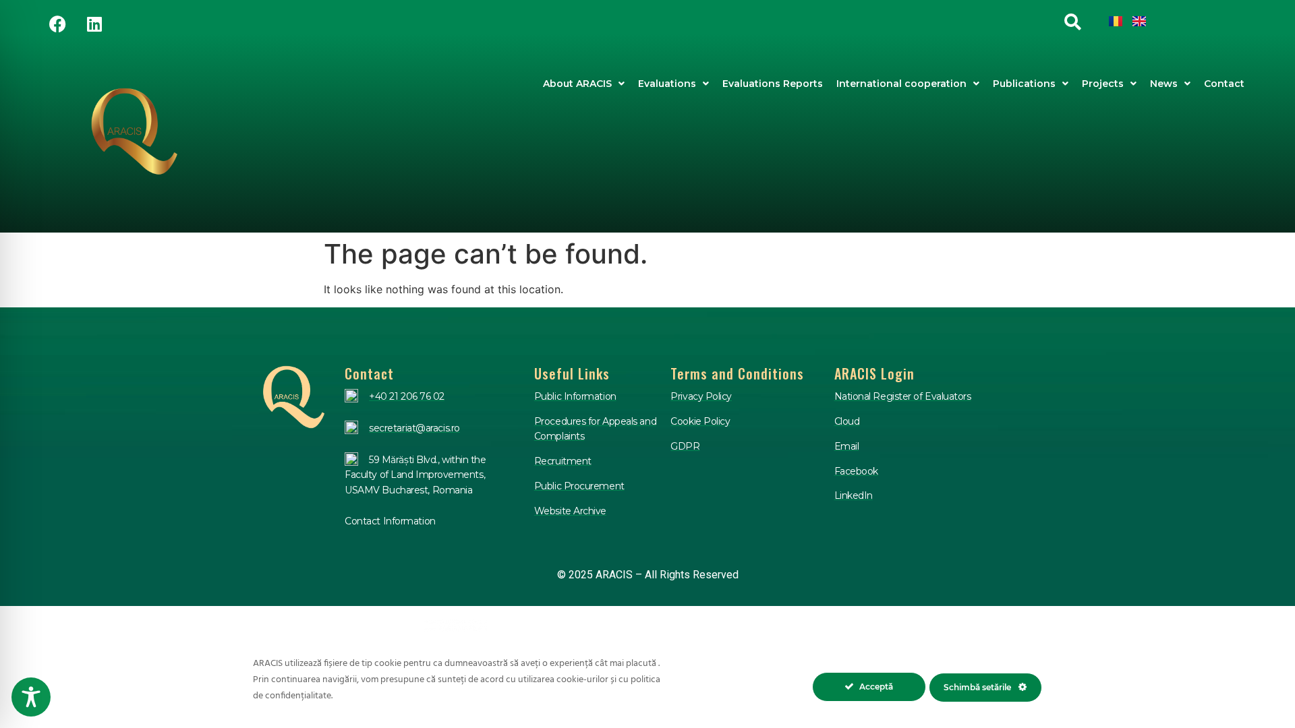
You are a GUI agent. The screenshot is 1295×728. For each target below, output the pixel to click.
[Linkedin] (94, 23)
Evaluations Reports (772, 84)
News (1164, 84)
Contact (1224, 84)
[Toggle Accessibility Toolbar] (31, 697)
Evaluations (667, 84)
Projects (1103, 84)
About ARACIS (577, 84)
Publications (1024, 84)
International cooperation (901, 84)
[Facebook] (57, 23)
